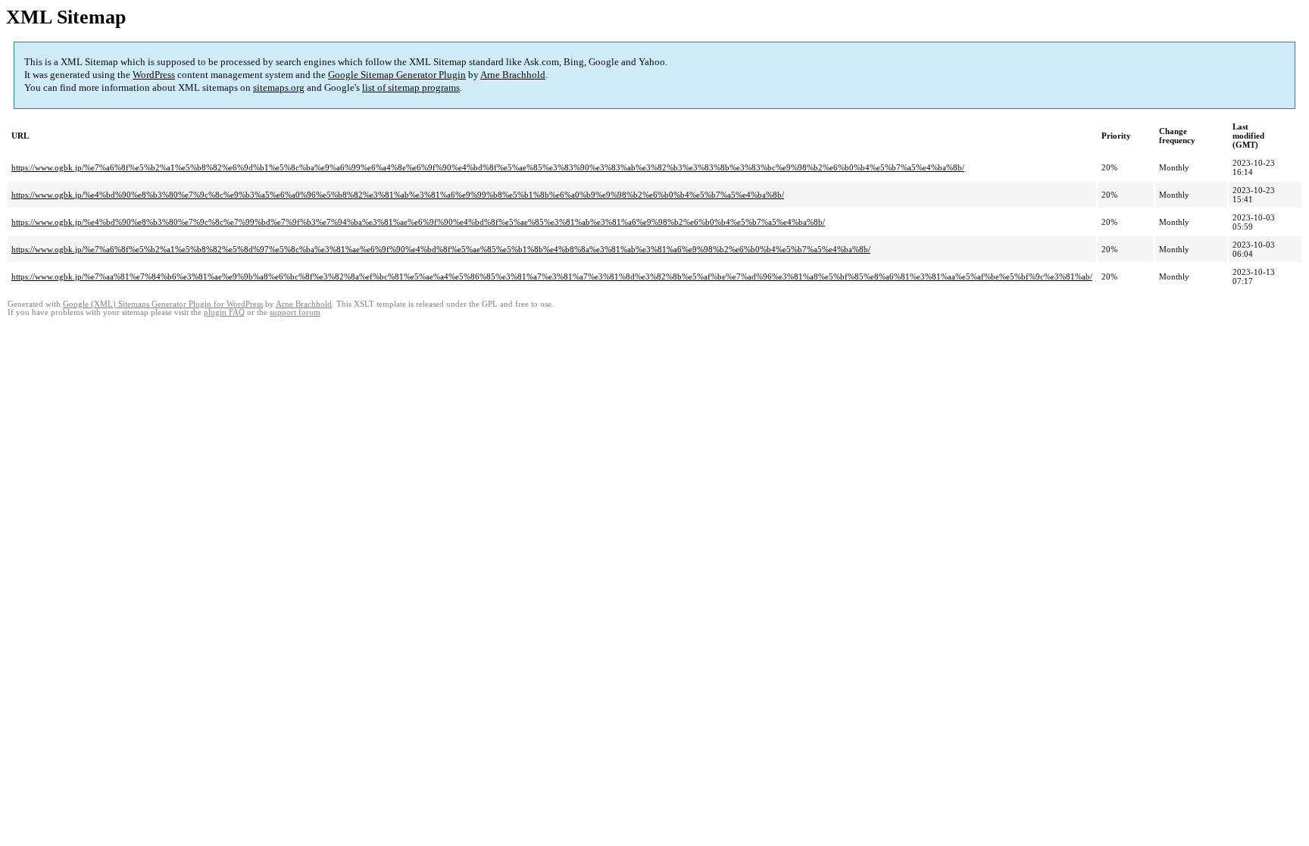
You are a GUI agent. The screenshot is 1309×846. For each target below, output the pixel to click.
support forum (295, 312)
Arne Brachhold (512, 74)
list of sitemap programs (411, 87)
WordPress (154, 74)
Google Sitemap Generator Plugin (397, 74)
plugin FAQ (224, 312)
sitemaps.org (279, 87)
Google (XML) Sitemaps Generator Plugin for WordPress (163, 304)
